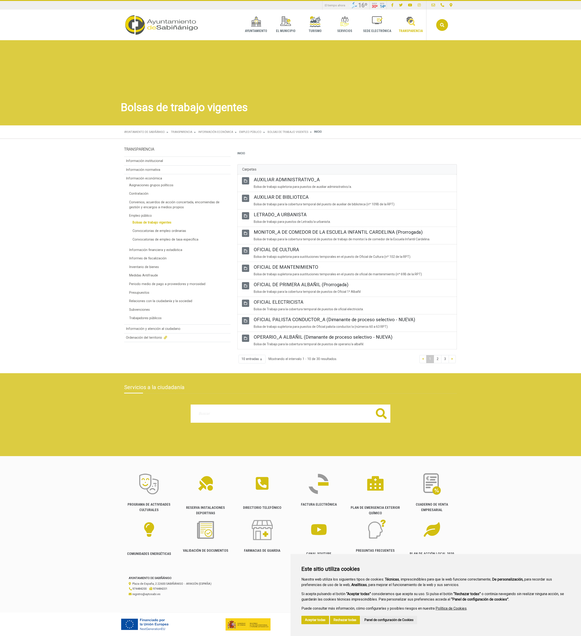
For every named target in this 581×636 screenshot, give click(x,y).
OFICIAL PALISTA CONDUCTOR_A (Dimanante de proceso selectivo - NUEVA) (334, 319)
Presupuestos (139, 293)
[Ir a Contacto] (433, 5)
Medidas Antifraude (143, 275)
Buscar (442, 25)
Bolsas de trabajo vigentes (288, 132)
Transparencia (411, 31)
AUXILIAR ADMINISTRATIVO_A (287, 179)
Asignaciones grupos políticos (151, 185)
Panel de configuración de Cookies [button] (389, 620)
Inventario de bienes (144, 267)
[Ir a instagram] (419, 5)
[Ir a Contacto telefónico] (442, 5)
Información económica (215, 132)
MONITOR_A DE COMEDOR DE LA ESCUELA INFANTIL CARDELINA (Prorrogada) (338, 232)
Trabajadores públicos (145, 318)
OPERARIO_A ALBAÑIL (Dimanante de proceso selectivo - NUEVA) (323, 337)
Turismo (315, 31)
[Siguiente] (452, 359)
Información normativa (143, 170)
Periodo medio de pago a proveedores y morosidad (167, 284)
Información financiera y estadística (155, 250)
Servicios (344, 31)
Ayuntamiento (256, 31)
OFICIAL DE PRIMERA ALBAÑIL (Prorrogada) (301, 284)
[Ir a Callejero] (451, 5)
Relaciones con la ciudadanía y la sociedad (160, 301)
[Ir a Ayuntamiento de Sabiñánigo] (161, 25)
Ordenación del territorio (144, 338)
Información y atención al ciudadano (153, 329)
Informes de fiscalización (148, 258)
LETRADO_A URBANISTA (280, 214)
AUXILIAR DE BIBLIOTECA (281, 197)
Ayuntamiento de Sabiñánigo (144, 132)
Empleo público (250, 132)
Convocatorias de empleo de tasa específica (165, 239)
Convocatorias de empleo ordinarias (159, 231)
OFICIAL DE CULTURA (276, 249)
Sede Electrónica (377, 31)
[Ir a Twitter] (401, 5)
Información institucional (144, 161)
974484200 (139, 588)
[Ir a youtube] (410, 5)
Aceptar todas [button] (315, 620)
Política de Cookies (451, 608)
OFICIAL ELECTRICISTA (278, 302)
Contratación (138, 194)
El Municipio (285, 31)
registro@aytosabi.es (146, 594)
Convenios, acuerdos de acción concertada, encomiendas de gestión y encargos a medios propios (174, 204)
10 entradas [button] (250, 359)
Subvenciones (139, 310)
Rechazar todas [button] (345, 620)
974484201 (159, 588)
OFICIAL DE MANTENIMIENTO (286, 267)
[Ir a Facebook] (392, 5)
